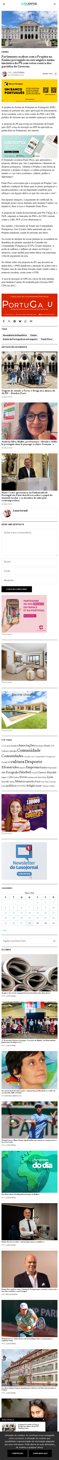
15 (37, 912)
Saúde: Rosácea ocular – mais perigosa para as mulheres (23, 1242)
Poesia (4, 786)
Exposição (52, 768)
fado (4, 773)
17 (53, 912)
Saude (39, 786)
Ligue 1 (5, 777)
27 (21, 923)
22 (37, 917)
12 (14, 912)
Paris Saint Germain (48, 782)
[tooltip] (4, 321)
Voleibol (52, 786)
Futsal (33, 773)
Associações (26, 745)
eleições (22, 768)
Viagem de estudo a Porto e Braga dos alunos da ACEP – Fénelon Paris (28, 392)
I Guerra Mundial (46, 772)
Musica (20, 781)
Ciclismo (5, 751)
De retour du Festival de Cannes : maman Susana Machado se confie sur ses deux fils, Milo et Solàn (29, 1092)
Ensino (5, 52)
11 (6, 912)
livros (23, 777)
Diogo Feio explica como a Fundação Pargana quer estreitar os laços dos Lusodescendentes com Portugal (29, 1290)
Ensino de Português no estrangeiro (20, 339)
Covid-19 (6, 762)
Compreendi (17, 1453)
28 (29, 923)
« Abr (4, 930)
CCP (52, 746)
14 (29, 912)
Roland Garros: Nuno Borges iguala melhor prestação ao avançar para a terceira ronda (29, 1141)
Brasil (47, 746)
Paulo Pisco (46, 339)
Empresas (33, 767)
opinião (29, 781)
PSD (20, 786)
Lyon (50, 777)
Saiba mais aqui (40, 1453)
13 (21, 912)
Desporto (33, 762)
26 (14, 923)
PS (17, 786)
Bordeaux (39, 746)
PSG (24, 786)
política (11, 785)
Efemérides (10, 767)
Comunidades (12, 756)
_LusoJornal (18, 72)
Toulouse (45, 786)
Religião (30, 786)
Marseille (5, 782)
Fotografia (12, 772)
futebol (25, 772)
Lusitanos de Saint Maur (36, 777)
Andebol (14, 746)
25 (6, 923)
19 (14, 917)
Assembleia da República (15, 335)
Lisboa (16, 777)
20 (21, 917)
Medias (12, 782)
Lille (11, 777)
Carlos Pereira (11, 1294)
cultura (17, 762)
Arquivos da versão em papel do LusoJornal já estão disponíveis (26, 993)
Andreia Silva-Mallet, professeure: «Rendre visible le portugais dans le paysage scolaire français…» (29, 443)
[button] (54, 941)
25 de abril (6, 746)
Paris (37, 782)
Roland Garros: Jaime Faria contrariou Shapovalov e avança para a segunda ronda (27, 1340)
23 (45, 917)
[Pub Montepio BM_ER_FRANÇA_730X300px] (29, 90)
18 (6, 917)
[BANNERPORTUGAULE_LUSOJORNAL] (29, 304)
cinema (13, 751)
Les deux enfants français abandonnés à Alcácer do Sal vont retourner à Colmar (29, 1389)
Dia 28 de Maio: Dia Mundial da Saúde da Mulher (20, 1194)
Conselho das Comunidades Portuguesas (39, 757)
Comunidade (29, 751)
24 (53, 917)
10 (53, 907)
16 (45, 912)
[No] (55, 1445)
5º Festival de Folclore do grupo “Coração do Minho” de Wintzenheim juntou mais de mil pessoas (29, 1041)
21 (29, 917)
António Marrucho (13, 1096)
